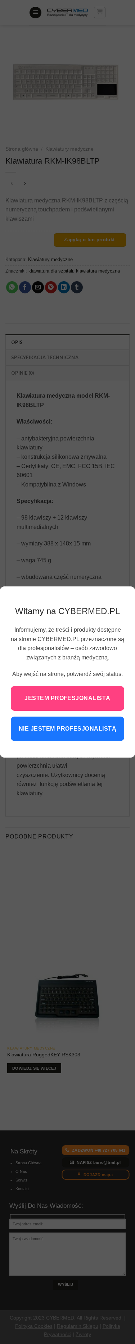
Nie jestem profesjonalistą (67, 729)
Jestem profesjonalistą (67, 698)
